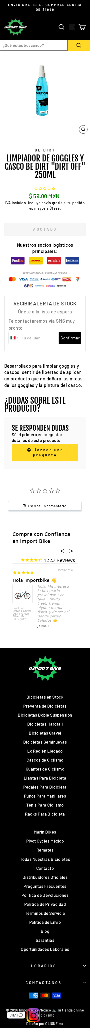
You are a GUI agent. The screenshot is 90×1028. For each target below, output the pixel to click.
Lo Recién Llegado (45, 750)
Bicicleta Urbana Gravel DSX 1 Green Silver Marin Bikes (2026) (22, 614)
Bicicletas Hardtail (45, 723)
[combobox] (34, 45)
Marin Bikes (45, 831)
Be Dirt (45, 150)
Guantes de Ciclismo (45, 768)
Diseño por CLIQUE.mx (45, 1024)
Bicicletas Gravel (45, 732)
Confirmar (70, 337)
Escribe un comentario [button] (47, 506)
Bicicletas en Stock (45, 696)
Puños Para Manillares (45, 795)
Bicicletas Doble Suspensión (45, 714)
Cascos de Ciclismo (44, 759)
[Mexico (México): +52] (14, 338)
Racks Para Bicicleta (45, 813)
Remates (45, 849)
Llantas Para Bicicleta (45, 777)
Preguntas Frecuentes (45, 886)
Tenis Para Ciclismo (45, 804)
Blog (45, 931)
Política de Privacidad (45, 904)
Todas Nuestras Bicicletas (45, 859)
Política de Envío (45, 922)
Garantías (45, 940)
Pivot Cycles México (45, 840)
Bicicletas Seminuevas (45, 741)
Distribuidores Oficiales (45, 877)
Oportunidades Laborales (45, 949)
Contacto (45, 868)
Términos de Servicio (45, 913)
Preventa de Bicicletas (44, 705)
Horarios (43, 966)
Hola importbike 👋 (34, 580)
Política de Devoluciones (45, 895)
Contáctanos (44, 982)
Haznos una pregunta (48, 452)
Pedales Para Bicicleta (44, 786)
